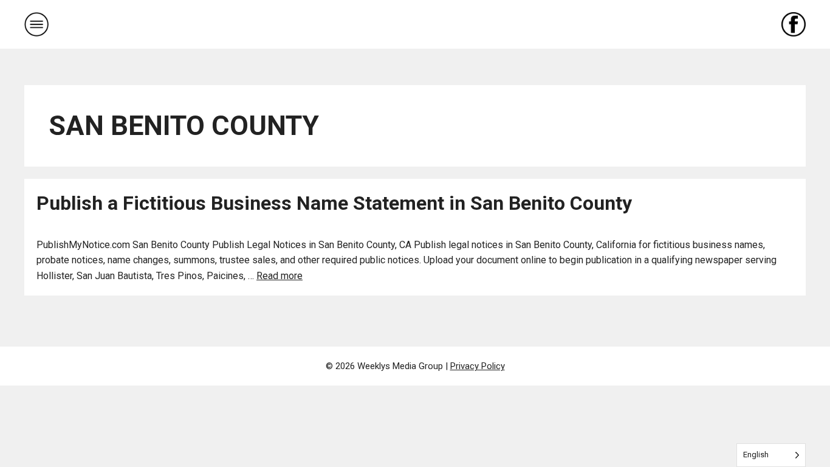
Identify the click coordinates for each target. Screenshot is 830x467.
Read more (279, 276)
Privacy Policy (477, 366)
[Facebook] (793, 24)
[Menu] (36, 24)
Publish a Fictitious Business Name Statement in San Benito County (334, 203)
